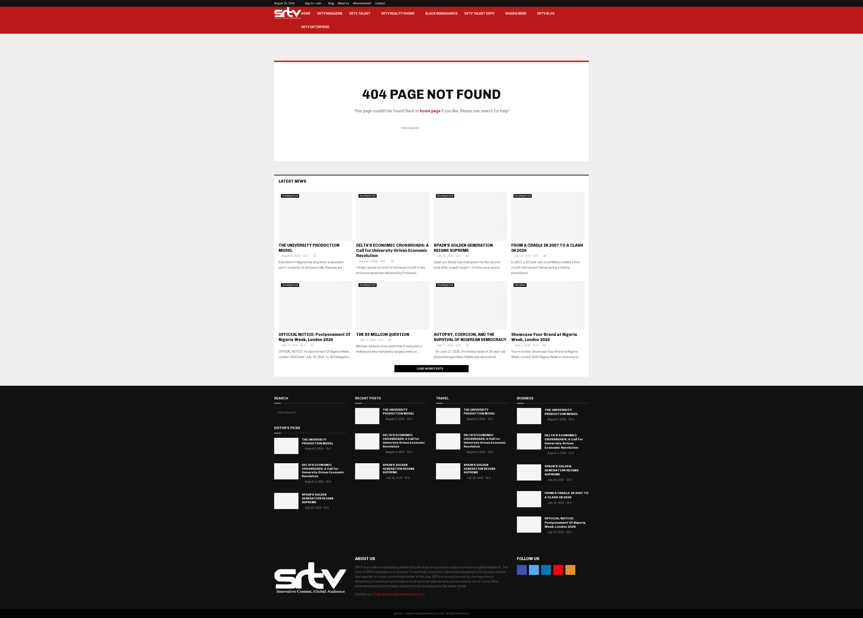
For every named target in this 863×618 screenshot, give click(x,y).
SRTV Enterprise (315, 27)
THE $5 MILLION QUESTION (382, 334)
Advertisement (362, 3)
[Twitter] (534, 570)
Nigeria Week (515, 13)
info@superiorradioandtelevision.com (398, 594)
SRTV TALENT (359, 13)
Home (305, 13)
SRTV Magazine (330, 13)
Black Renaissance (441, 13)
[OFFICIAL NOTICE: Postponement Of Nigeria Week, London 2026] (315, 305)
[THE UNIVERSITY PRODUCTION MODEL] (315, 216)
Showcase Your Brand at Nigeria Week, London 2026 (544, 337)
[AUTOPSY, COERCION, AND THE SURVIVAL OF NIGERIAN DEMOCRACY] (470, 305)
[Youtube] (558, 570)
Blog (331, 3)
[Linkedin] (546, 570)
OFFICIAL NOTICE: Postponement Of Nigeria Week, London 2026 (314, 337)
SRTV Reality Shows (398, 13)
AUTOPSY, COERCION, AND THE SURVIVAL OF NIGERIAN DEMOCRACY (470, 337)
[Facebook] (522, 570)
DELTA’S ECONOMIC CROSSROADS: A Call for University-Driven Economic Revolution (392, 250)
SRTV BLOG (545, 13)
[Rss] (570, 570)
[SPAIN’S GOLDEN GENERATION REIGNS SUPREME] (470, 216)
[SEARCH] (341, 412)
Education (520, 285)
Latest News (292, 181)
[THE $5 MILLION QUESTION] (392, 305)
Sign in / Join (312, 3)
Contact (380, 3)
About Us (343, 3)
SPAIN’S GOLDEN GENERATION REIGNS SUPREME (463, 248)
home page (430, 111)
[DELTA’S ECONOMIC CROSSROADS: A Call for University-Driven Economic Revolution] (392, 216)
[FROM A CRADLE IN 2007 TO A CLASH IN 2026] (547, 216)
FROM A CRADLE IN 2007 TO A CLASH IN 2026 (566, 495)
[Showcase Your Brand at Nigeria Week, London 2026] (547, 305)
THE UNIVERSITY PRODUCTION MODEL (317, 441)
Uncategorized (290, 196)
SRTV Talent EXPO (479, 13)
